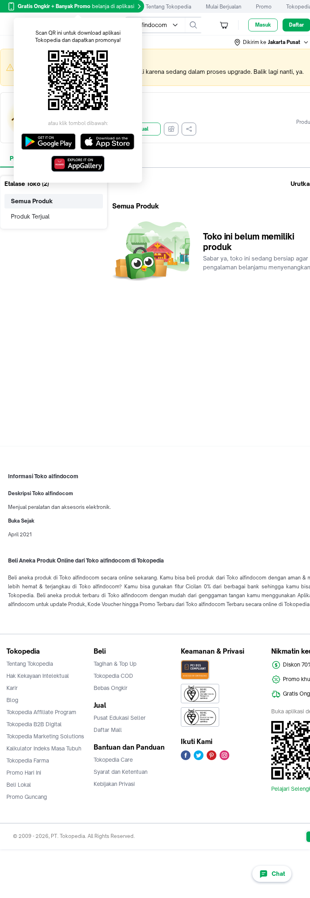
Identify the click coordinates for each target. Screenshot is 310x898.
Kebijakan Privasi (114, 784)
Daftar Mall (108, 730)
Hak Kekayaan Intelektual (37, 676)
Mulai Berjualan (223, 7)
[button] (271, 42)
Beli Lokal (18, 784)
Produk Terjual (30, 216)
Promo (264, 7)
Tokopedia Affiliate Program (41, 712)
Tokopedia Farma (27, 760)
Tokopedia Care (113, 759)
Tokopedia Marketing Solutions (45, 736)
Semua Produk (32, 201)
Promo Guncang (26, 797)
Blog (12, 700)
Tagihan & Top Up (115, 663)
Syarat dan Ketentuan (120, 772)
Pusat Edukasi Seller (120, 718)
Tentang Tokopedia (168, 7)
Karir (12, 688)
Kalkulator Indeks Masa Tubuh (44, 748)
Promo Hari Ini (23, 772)
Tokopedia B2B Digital (34, 724)
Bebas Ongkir (111, 688)
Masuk (263, 25)
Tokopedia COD (113, 676)
